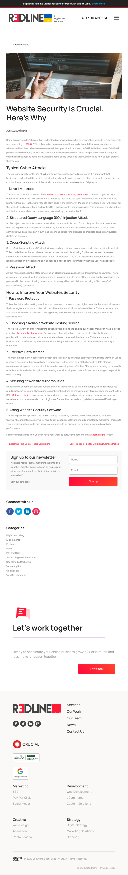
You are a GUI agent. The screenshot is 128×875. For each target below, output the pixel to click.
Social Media (21, 803)
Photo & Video (22, 837)
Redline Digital (98, 434)
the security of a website (29, 333)
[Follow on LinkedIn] (27, 511)
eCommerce (75, 798)
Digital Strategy (77, 825)
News (24, 130)
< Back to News (21, 44)
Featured (11, 544)
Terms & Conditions (87, 868)
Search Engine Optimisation (21, 557)
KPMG (29, 144)
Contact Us (75, 731)
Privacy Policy (107, 868)
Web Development (16, 575)
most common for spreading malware (66, 194)
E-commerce (13, 539)
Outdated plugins (21, 395)
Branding (73, 837)
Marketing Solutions (80, 831)
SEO (15, 792)
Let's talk (97, 669)
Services (73, 705)
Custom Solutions (79, 803)
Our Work (74, 711)
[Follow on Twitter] (18, 511)
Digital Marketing (15, 535)
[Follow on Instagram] (36, 511)
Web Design (12, 570)
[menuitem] (37, 18)
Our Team (74, 718)
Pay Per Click (13, 553)
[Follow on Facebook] (10, 511)
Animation (20, 831)
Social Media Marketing (18, 562)
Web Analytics (13, 566)
